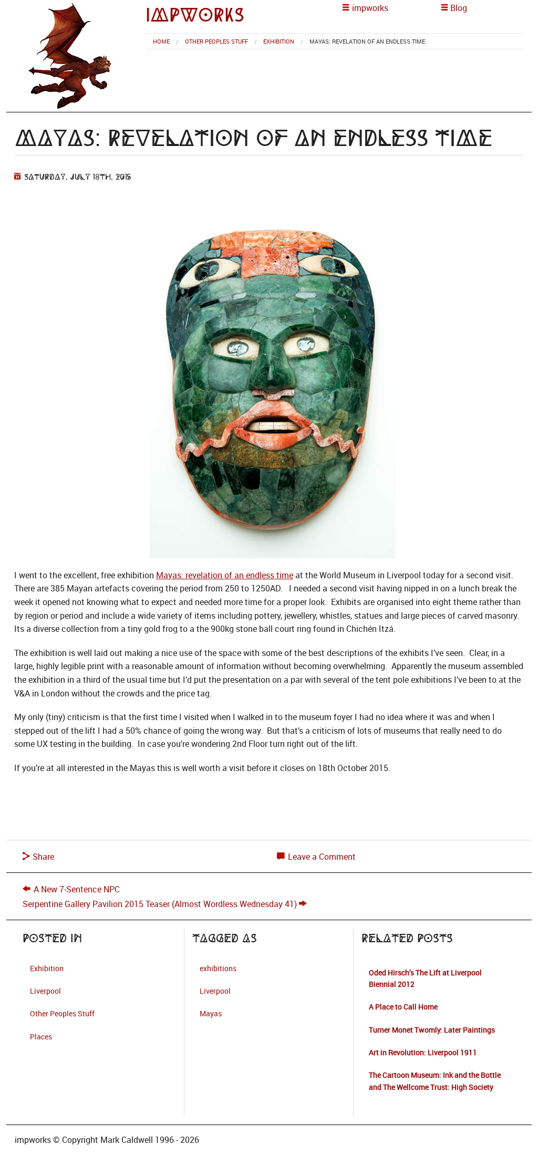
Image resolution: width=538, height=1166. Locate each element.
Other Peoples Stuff (216, 41)
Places (41, 1037)
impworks (195, 15)
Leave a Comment (321, 856)
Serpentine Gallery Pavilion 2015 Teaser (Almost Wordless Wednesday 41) (160, 904)
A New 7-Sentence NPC (77, 889)
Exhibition (278, 41)
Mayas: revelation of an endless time (224, 575)
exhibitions (218, 968)
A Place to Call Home (403, 1007)
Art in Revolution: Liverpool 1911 (423, 1052)
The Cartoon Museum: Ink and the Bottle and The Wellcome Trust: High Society (435, 1080)
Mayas (211, 1013)
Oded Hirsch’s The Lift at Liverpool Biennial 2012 (425, 978)
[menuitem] (161, 41)
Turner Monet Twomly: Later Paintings (432, 1030)
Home (161, 41)
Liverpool (45, 991)
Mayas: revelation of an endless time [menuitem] (367, 41)
